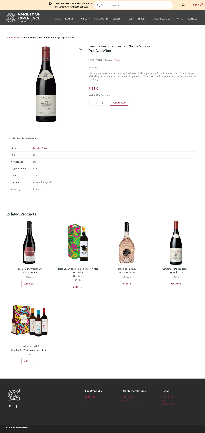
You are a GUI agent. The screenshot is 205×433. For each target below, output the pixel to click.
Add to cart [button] (29, 283)
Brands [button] (69, 19)
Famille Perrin (40, 148)
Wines (17, 37)
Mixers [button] (142, 19)
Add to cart (119, 103)
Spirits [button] (116, 19)
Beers (130, 19)
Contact (192, 19)
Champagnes (101, 19)
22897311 (88, 6)
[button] (80, 48)
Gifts (180, 19)
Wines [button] (83, 19)
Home (58, 19)
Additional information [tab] (22, 138)
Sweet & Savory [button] (161, 19)
